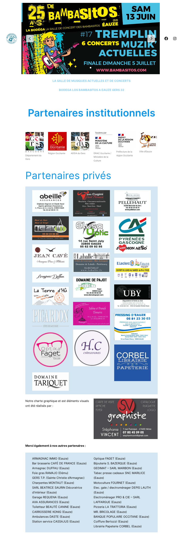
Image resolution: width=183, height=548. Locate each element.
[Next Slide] (151, 38)
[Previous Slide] (30, 38)
